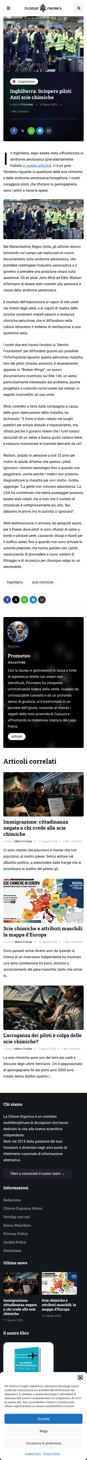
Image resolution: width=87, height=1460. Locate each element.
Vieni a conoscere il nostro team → (37, 1173)
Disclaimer (12, 1250)
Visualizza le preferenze (43, 1443)
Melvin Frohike (23, 841)
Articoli (16, 736)
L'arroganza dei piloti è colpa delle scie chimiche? (42, 1038)
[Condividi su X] (22, 131)
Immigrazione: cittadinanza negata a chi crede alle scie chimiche (35, 828)
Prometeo (27, 104)
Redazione (12, 1199)
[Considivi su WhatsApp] (31, 131)
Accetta (43, 1419)
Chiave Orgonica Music (22, 1208)
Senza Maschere (17, 1225)
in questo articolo (36, 165)
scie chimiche (42, 582)
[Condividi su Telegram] (40, 131)
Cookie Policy (33, 1453)
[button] (80, 1377)
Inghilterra (15, 582)
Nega (44, 1431)
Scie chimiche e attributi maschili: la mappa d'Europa (43, 931)
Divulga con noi (16, 1216)
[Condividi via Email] (48, 131)
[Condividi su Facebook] (14, 131)
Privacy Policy (51, 1453)
